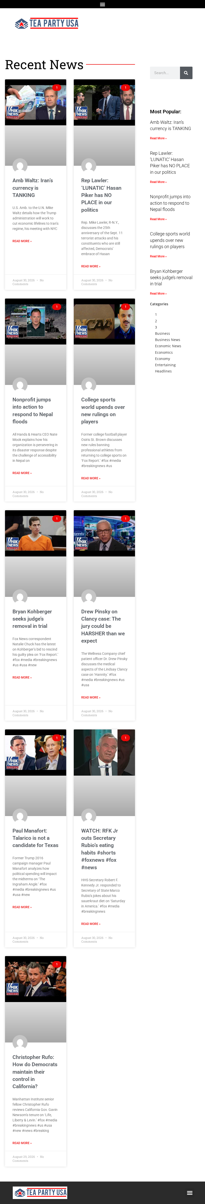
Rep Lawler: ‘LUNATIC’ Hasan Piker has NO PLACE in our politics (101, 195)
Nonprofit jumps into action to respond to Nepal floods (170, 203)
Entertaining (165, 364)
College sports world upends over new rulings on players (170, 240)
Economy (162, 358)
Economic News (168, 346)
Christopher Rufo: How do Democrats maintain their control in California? (35, 1072)
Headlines (163, 371)
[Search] (186, 73)
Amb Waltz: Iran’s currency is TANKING (32, 187)
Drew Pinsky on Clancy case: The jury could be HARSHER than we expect (103, 626)
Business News (167, 339)
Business (162, 333)
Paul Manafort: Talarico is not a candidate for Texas (35, 838)
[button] (102, 4)
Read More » (22, 241)
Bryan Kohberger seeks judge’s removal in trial (32, 619)
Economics (164, 352)
